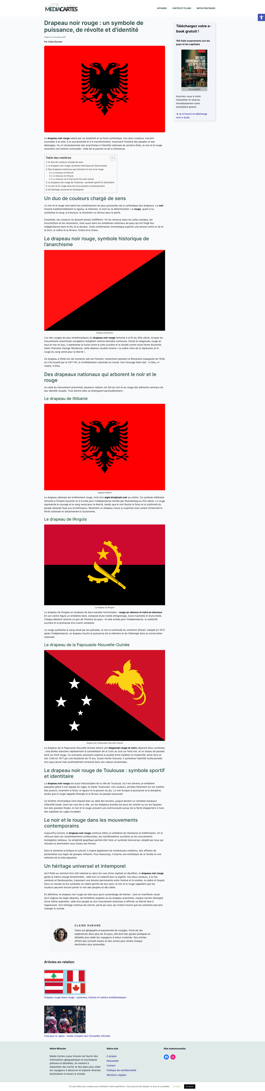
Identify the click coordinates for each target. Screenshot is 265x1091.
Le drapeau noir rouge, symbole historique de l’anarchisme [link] (77, 165)
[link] (261, 17)
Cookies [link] (177, 1086)
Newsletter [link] (113, 1060)
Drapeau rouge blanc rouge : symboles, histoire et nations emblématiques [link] (85, 997)
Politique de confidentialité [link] (121, 1070)
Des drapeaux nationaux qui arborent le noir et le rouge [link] (76, 169)
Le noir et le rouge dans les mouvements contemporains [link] (76, 186)
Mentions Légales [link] (116, 1075)
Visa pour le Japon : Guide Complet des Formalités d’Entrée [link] (77, 1036)
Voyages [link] (162, 8)
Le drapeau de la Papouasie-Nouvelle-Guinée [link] (73, 179)
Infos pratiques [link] (206, 8)
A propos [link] (112, 1056)
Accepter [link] (190, 1086)
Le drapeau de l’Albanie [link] (63, 173)
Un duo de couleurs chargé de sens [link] (65, 162)
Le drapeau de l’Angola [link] (63, 176)
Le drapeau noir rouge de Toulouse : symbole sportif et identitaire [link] (81, 182)
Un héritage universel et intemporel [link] (66, 189)
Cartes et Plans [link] (181, 8)
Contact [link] (111, 1065)
